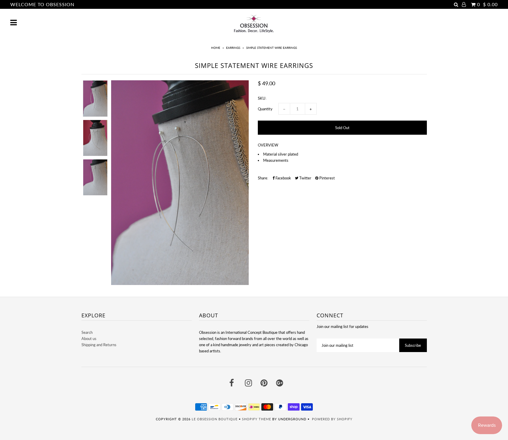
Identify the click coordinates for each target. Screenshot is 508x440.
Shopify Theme (256, 419)
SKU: (262, 98)
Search (87, 332)
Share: (263, 178)
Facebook (283, 178)
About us (88, 338)
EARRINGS (233, 47)
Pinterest (326, 178)
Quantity (265, 108)
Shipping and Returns (98, 344)
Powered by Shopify (332, 419)
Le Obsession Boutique (215, 419)
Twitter (304, 178)
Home (215, 47)
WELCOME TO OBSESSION (42, 4)
